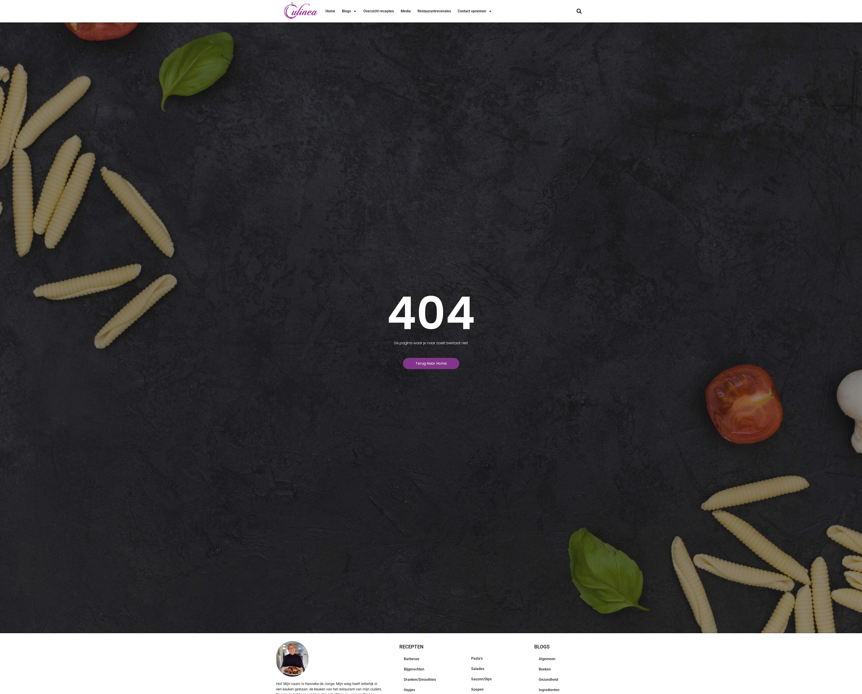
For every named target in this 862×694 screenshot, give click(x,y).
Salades (477, 669)
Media (406, 11)
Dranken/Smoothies (420, 679)
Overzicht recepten (378, 11)
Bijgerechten (414, 669)
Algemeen (547, 659)
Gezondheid (548, 679)
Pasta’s (477, 658)
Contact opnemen (472, 11)
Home (330, 11)
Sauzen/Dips (481, 679)
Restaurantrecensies (434, 11)
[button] (579, 11)
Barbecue (411, 659)
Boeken (545, 669)
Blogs (346, 11)
